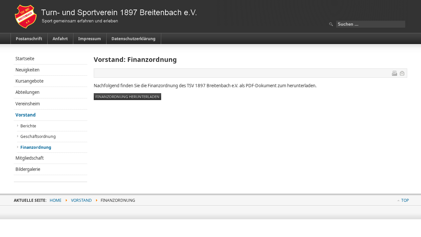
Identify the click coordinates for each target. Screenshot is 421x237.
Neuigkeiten (27, 70)
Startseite (24, 59)
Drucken (394, 73)
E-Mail (402, 73)
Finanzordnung (35, 147)
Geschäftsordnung (38, 136)
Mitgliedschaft (29, 158)
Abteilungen (27, 92)
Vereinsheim (27, 104)
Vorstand (25, 115)
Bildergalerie (27, 169)
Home (56, 200)
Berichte (28, 126)
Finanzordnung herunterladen (127, 96)
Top (405, 200)
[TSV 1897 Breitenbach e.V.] (109, 16)
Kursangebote (29, 81)
